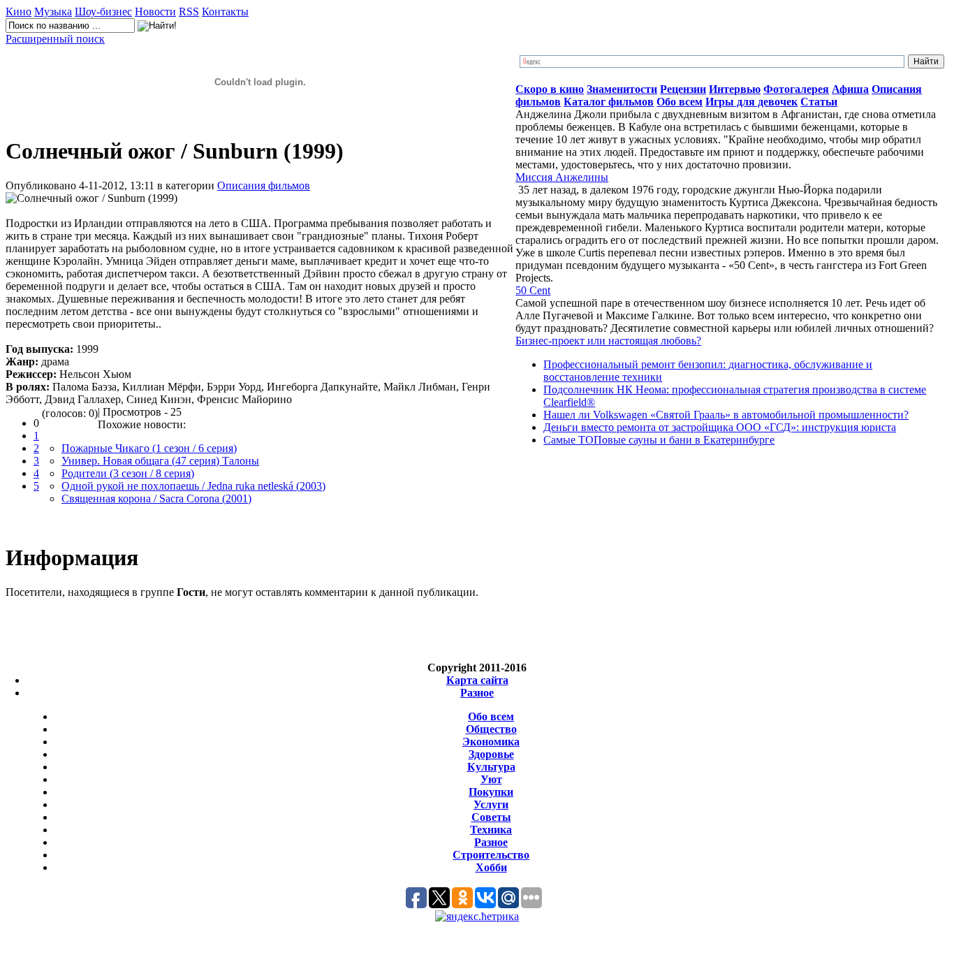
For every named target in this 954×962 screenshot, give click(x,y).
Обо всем (491, 716)
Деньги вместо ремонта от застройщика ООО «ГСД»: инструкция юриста (719, 427)
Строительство (491, 855)
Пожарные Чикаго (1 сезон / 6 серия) (149, 448)
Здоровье (491, 754)
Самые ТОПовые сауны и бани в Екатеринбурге (659, 440)
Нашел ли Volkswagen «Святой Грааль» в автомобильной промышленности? (726, 415)
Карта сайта (477, 680)
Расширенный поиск (55, 39)
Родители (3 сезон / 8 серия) (127, 473)
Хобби (491, 867)
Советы (491, 817)
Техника (491, 830)
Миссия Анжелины (561, 177)
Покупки (491, 792)
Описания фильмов (263, 185)
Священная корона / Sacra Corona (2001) (156, 498)
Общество (491, 729)
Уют (491, 779)
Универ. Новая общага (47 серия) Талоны (160, 461)
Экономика (491, 742)
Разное (477, 693)
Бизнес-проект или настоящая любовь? (608, 341)
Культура (491, 767)
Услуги (491, 804)
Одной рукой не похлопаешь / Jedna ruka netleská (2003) (193, 486)
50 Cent (532, 290)
